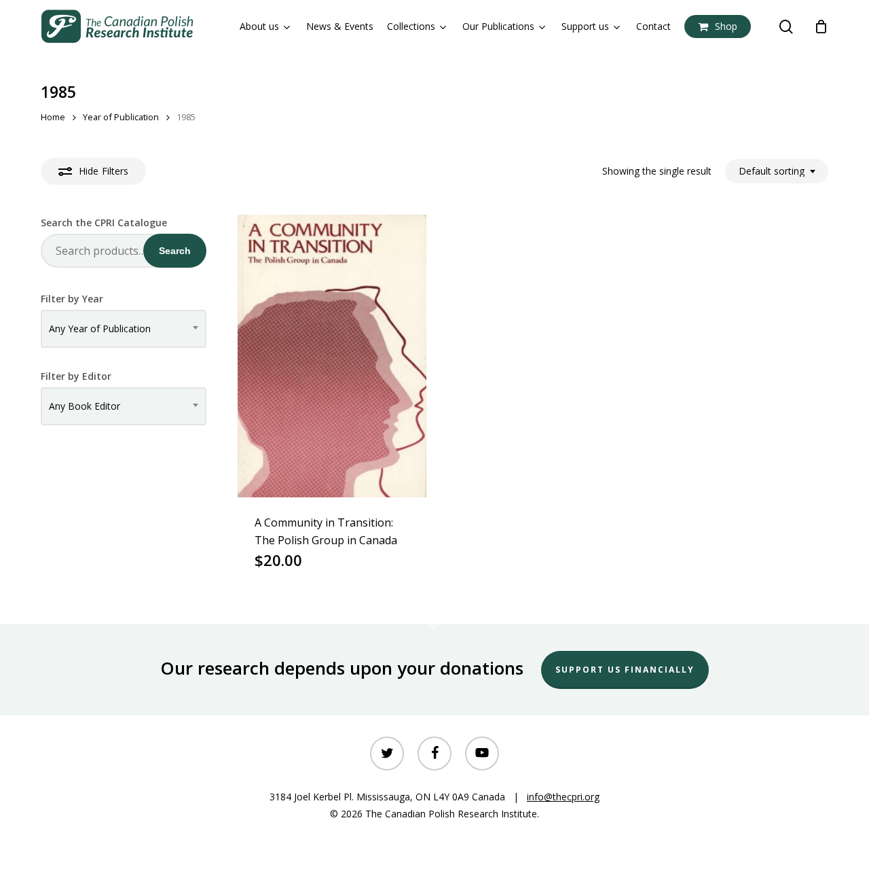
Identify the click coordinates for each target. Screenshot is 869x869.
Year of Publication (121, 117)
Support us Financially (625, 669)
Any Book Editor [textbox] (84, 406)
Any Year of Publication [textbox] (100, 328)
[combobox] (776, 171)
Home (53, 117)
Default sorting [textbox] (772, 171)
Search (175, 250)
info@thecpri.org (563, 796)
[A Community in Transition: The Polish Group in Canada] (332, 356)
